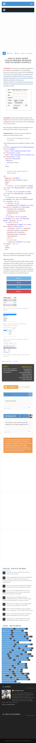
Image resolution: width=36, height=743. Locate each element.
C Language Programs (7, 673)
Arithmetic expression (15, 654)
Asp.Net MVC (5, 658)
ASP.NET (25, 654)
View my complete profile (8, 704)
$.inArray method (6, 634)
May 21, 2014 (7, 408)
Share (19, 282)
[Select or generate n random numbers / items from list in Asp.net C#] (17, 348)
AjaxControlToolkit (7, 650)
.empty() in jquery (6, 630)
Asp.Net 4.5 (13, 656)
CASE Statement (6, 677)
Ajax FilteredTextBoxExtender (9, 642)
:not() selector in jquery (7, 628)
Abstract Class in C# (7, 636)
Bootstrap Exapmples (20, 665)
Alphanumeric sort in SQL (18, 652)
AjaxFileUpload (18, 650)
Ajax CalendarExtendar (7, 640)
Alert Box (27, 650)
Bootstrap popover (20, 667)
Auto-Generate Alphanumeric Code (10, 662)
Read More (16, 361)
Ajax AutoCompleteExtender (19, 638)
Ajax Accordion (6, 638)
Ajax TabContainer (20, 646)
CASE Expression (21, 675)
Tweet (19, 278)
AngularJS (4, 654)
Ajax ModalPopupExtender (23, 644)
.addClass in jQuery (20, 628)
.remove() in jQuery (6, 632)
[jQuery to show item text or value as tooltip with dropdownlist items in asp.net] (17, 317)
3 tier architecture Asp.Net (19, 634)
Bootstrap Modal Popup (7, 667)
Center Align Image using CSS (9, 679)
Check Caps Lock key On (8, 681)
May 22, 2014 (7, 431)
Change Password (23, 679)
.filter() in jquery (17, 630)
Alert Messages (5, 652)
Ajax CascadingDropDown (22, 640)
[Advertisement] (18, 31)
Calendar (12, 675)
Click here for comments (21, 387)
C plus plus (18, 673)
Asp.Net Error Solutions (25, 656)
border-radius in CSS (7, 671)
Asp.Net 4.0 (5, 656)
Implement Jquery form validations (19, 78)
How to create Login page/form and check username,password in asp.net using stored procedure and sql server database (16, 592)
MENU (31, 3)
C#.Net (3, 675)
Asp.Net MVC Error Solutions (19, 658)
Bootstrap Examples (7, 665)
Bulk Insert (17, 671)
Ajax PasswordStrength (7, 646)
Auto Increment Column (22, 660)
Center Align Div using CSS (19, 677)
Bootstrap (22, 664)
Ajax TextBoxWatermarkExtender (10, 648)
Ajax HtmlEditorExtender (8, 644)
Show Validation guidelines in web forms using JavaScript (18, 80)
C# (25, 673)
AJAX (28, 636)
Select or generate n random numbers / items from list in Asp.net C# (16, 355)
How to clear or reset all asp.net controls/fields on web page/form (10, 370)
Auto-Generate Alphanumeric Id (9, 664)
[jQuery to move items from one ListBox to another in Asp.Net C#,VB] (17, 332)
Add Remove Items (19, 636)
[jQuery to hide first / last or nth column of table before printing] (17, 301)
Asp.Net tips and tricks (7, 660)
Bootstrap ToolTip (16, 669)
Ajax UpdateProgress (26, 648)
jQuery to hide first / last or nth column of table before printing (16, 309)
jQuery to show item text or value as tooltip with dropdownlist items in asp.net (14, 324)
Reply (29, 407)
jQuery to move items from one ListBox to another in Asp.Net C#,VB (15, 340)
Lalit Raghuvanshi (10, 416)
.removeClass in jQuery (19, 632)
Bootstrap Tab (5, 669)
